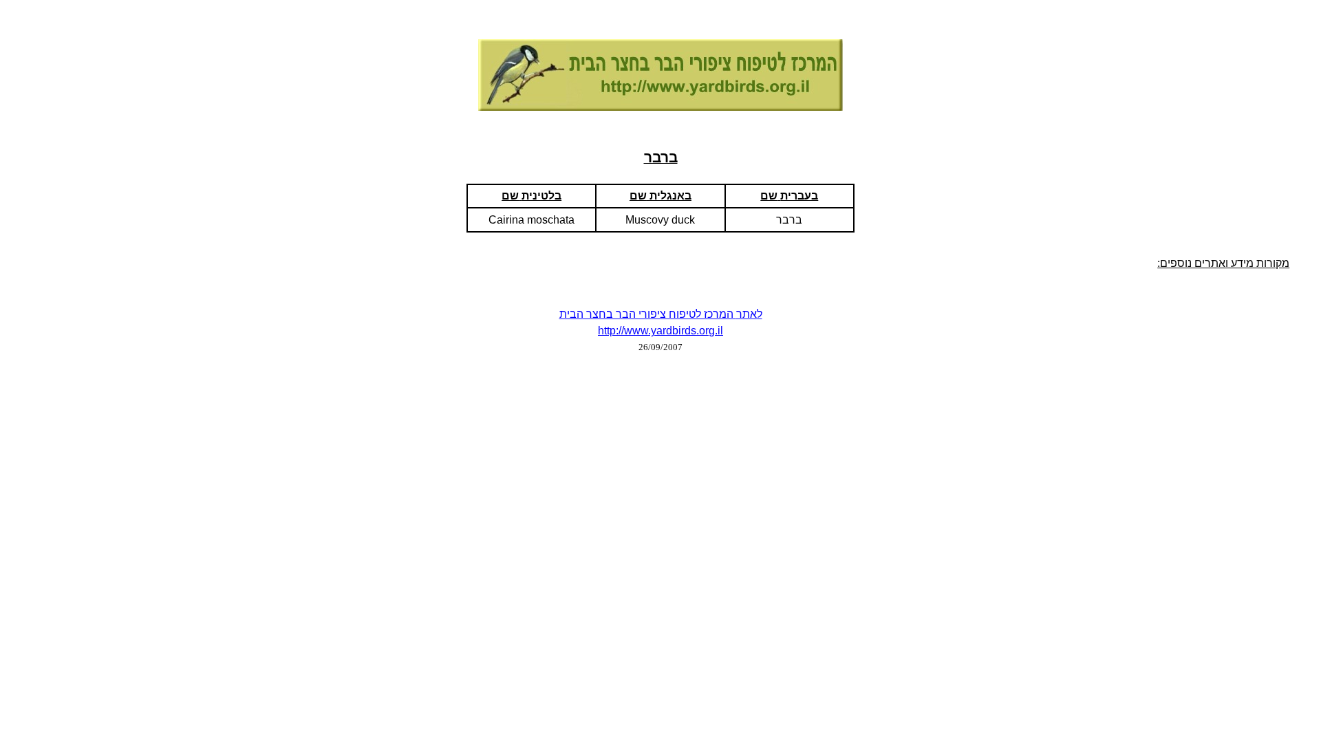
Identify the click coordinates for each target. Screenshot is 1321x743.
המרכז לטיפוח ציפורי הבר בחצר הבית (647, 314)
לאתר (749, 314)
